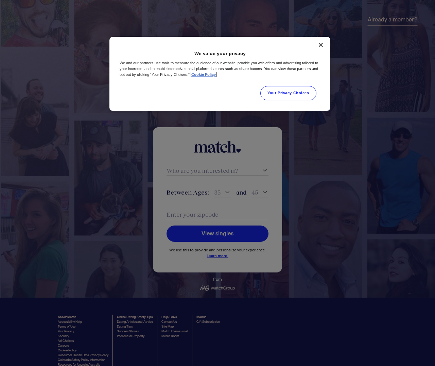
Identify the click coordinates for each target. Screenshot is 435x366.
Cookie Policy (203, 74)
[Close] (320, 44)
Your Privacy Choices (288, 93)
